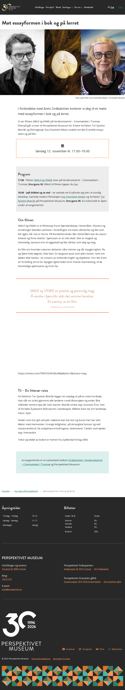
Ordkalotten (75, 460)
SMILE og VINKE (43, 180)
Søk (112, 7)
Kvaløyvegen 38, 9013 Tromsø (77, 569)
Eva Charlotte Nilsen (73, 196)
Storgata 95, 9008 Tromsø (14, 569)
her (76, 184)
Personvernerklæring (41, 658)
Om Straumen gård (112, 581)
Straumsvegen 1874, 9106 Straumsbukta (82, 581)
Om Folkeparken (101, 569)
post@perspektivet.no (12, 589)
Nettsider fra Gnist (61, 658)
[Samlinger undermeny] (72, 7)
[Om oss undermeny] (82, 7)
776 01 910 (7, 579)
